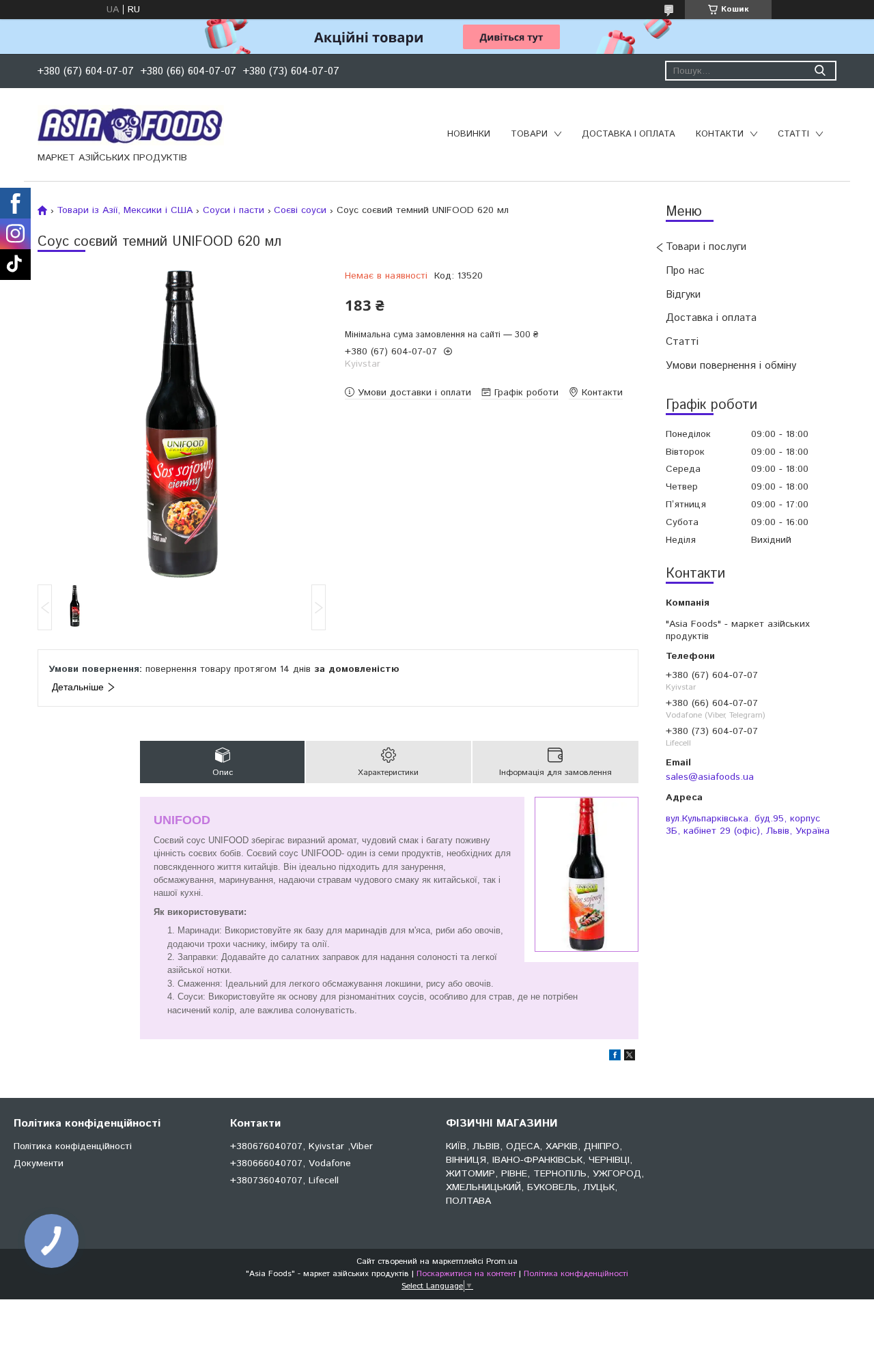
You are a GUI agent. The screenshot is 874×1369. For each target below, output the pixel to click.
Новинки (468, 134)
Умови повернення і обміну (731, 365)
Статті (793, 134)
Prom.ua (502, 1261)
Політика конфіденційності (73, 1146)
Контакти (720, 134)
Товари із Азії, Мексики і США (125, 210)
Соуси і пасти (233, 210)
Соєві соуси (300, 210)
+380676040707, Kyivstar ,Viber (301, 1146)
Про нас (685, 271)
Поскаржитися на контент (466, 1274)
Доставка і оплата (628, 134)
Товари (529, 134)
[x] (629, 1057)
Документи (39, 1163)
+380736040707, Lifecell (284, 1180)
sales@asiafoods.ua (710, 777)
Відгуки (683, 294)
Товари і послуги (706, 247)
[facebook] (615, 1057)
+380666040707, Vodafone (290, 1163)
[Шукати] (819, 70)
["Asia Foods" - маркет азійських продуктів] (131, 125)
